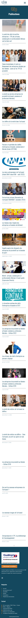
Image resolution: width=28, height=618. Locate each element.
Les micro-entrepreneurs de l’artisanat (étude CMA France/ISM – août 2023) (13, 173)
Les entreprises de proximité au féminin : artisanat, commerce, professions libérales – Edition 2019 (13, 383)
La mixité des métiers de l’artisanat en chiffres (13, 410)
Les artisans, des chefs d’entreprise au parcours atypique (13, 357)
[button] (25, 2)
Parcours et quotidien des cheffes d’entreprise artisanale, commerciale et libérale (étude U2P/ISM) (13, 146)
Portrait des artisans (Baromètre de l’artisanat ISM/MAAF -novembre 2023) (13, 198)
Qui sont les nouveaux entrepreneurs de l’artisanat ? (13, 488)
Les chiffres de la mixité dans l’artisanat (13, 121)
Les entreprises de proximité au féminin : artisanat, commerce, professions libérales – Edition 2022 (13, 330)
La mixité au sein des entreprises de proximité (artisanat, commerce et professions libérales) (12, 96)
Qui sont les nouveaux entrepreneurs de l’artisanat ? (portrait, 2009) (13, 562)
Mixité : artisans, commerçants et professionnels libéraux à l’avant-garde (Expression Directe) (13, 277)
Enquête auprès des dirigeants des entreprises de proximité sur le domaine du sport (13, 250)
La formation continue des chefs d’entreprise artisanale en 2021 (11, 304)
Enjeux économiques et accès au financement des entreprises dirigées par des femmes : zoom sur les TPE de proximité (14, 67)
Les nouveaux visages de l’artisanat (12, 512)
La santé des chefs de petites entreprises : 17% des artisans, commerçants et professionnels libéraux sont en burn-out (13, 37)
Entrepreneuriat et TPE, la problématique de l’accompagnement (14, 536)
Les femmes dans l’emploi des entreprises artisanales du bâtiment (12, 223)
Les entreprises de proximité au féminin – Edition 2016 (13, 463)
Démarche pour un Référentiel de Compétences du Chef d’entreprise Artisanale (12, 588)
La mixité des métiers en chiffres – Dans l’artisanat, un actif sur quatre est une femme (13, 436)
